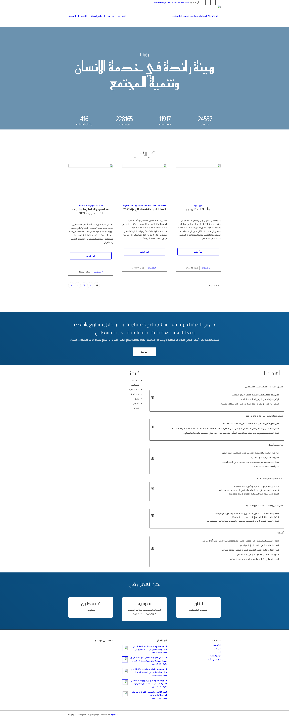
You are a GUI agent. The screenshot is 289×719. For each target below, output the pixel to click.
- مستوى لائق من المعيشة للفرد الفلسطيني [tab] (264, 386)
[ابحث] (132, 16)
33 (90, 285)
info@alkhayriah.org (163, 3)
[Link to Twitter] (203, 2)
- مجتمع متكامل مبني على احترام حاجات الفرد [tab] (265, 416)
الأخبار (218, 652)
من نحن (217, 648)
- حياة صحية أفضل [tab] (276, 445)
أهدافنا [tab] (280, 532)
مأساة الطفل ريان (198, 209)
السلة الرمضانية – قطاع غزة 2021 (144, 209)
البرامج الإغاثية (214, 659)
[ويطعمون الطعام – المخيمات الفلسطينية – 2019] (90, 182)
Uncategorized (157, 205)
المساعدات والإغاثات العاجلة (91, 205)
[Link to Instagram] (213, 2)
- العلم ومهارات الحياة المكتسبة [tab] (270, 478)
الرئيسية (217, 645)
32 (84, 285)
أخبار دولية (198, 205)
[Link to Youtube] (218, 2)
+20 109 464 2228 (181, 3)
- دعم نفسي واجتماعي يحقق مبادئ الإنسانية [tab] (265, 505)
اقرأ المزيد (90, 256)
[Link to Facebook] (208, 2)
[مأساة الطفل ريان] (198, 182)
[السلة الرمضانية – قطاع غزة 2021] (144, 182)
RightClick (114, 715)
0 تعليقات (98, 272)
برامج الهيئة (215, 655)
